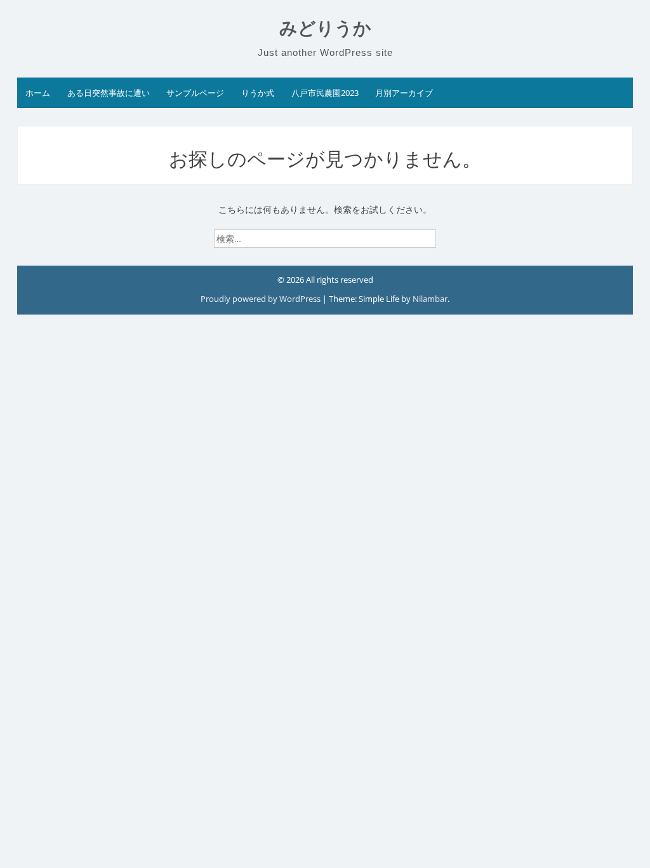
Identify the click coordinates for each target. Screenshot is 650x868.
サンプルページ (195, 92)
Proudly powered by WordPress (261, 298)
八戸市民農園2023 (325, 92)
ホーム (37, 92)
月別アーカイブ (404, 92)
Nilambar (430, 298)
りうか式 (257, 92)
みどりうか (325, 28)
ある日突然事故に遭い (108, 92)
